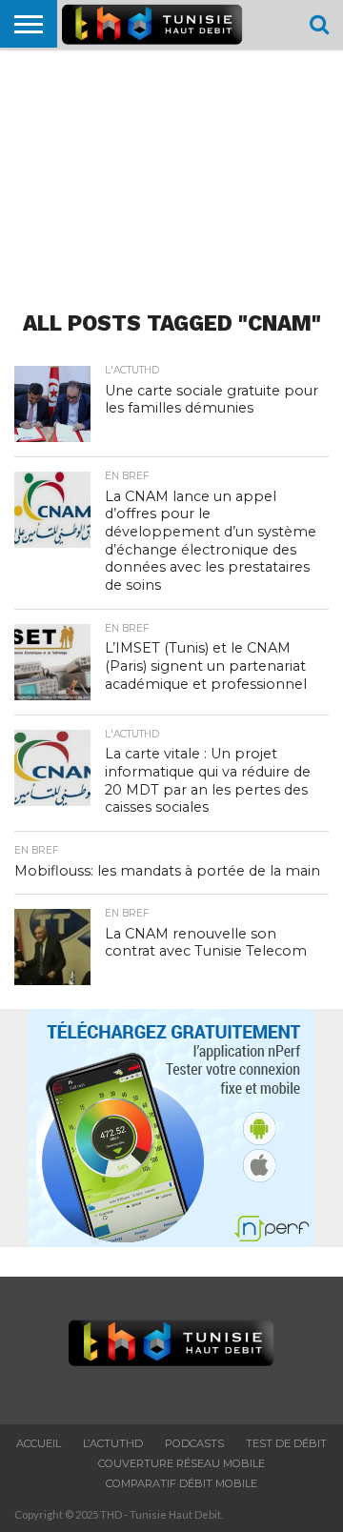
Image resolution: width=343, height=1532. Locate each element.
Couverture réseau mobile (181, 1463)
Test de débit (286, 1443)
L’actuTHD (113, 1443)
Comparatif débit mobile (181, 1483)
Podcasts (194, 1443)
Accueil (38, 1443)
